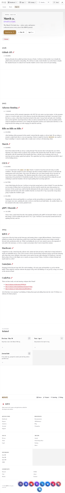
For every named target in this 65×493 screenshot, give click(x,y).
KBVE (7, 486)
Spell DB (4, 459)
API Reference (38, 421)
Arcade (36, 438)
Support (4, 428)
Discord (4, 471)
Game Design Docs (39, 440)
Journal (4, 7)
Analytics (4, 423)
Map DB (4, 457)
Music (36, 445)
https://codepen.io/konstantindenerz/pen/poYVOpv (18, 286)
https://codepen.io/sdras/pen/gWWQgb (15, 284)
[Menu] (62, 2)
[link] (5, 397)
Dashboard (4, 419)
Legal (3, 443)
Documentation (38, 419)
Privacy (4, 438)
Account (4, 426)
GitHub (35, 471)
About (35, 474)
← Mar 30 (21, 32)
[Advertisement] (32, 83)
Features (35, 476)
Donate (3, 476)
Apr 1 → (30, 32)
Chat (3, 474)
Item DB (4, 455)
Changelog (37, 426)
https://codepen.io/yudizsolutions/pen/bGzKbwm (18, 289)
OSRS (3, 462)
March (10, 7)
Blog (36, 423)
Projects (4, 421)
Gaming (36, 443)
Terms (3, 440)
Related (6, 39)
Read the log (8, 32)
